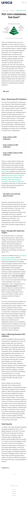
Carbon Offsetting (21, 10)
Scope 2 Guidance (13, 177)
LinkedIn (14, 495)
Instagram (14, 491)
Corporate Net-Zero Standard (10, 259)
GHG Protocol (5, 171)
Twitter (14, 489)
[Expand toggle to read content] (24, 91)
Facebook (14, 493)
